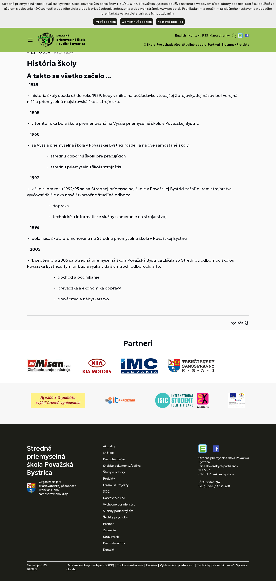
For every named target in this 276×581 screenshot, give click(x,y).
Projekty (109, 478)
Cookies (151, 565)
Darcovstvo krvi (114, 498)
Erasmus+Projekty (235, 44)
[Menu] (30, 40)
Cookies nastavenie (130, 565)
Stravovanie (111, 537)
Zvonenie (109, 530)
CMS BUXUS (37, 567)
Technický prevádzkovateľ (215, 565)
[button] (234, 35)
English (180, 35)
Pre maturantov (114, 543)
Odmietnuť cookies (136, 22)
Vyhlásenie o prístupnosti (177, 565)
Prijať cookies (105, 22)
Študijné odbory (194, 44)
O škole (149, 44)
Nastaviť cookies (170, 22)
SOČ (106, 491)
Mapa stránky (220, 35)
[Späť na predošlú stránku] (29, 52)
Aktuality (109, 446)
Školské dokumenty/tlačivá (122, 466)
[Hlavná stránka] (33, 52)
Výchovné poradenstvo (119, 504)
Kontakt (195, 35)
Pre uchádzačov (168, 44)
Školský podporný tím (118, 511)
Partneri (214, 44)
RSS (205, 35)
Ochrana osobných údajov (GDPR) (90, 565)
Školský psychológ (116, 517)
